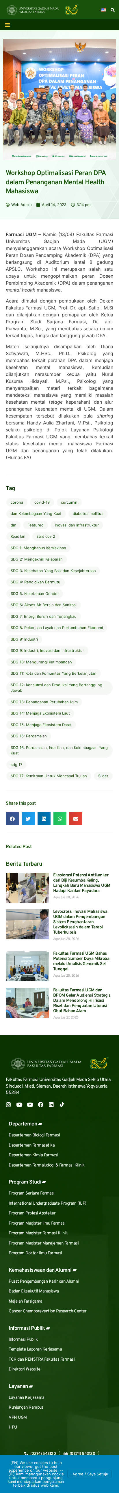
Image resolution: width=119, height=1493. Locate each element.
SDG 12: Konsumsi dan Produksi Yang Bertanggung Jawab (56, 687)
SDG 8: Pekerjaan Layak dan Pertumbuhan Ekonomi (57, 627)
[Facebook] (40, 1104)
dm (13, 525)
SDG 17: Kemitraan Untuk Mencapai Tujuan (49, 776)
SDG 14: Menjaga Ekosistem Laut (40, 713)
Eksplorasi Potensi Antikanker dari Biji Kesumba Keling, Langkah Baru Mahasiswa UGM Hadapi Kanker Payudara (81, 883)
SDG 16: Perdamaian (29, 736)
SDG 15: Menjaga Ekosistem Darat (41, 724)
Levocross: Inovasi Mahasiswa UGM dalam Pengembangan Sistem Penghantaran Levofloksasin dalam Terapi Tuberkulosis (80, 922)
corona (17, 502)
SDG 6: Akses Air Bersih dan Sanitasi (44, 604)
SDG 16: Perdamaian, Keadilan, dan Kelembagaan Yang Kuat (59, 750)
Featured (35, 525)
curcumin (69, 502)
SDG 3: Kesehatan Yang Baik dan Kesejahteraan (53, 570)
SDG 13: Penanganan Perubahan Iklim (44, 702)
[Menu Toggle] (7, 24)
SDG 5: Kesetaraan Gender (35, 593)
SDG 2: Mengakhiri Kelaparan (37, 559)
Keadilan (18, 536)
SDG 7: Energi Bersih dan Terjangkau (44, 616)
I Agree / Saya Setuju (89, 1474)
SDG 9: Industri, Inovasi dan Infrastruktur (47, 650)
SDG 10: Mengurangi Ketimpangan (41, 662)
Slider (103, 776)
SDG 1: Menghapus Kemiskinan (38, 548)
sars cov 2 (46, 536)
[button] (12, 818)
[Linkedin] (51, 1104)
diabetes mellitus (88, 513)
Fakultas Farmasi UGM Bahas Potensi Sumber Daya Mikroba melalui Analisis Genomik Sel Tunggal (81, 961)
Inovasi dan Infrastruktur (77, 525)
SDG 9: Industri (24, 639)
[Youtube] (19, 1104)
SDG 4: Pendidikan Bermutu (35, 582)
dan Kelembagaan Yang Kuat (36, 513)
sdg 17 (16, 764)
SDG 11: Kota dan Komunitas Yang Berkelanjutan (53, 673)
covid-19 (42, 502)
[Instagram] (8, 1104)
